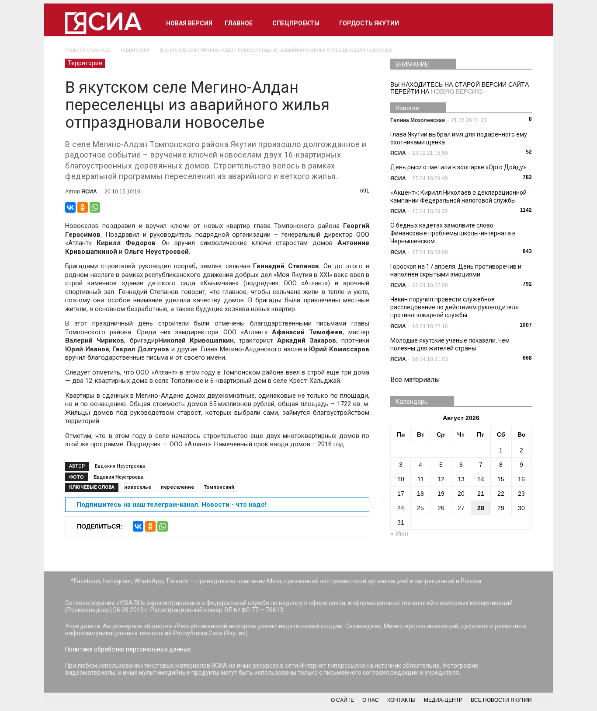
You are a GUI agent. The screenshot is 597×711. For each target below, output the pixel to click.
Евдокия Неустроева (120, 466)
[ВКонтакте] (70, 207)
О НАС (370, 700)
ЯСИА (89, 192)
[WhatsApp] (95, 207)
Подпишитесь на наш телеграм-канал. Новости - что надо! (171, 504)
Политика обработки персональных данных (128, 649)
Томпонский (219, 487)
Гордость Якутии (369, 23)
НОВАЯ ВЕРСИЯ (189, 23)
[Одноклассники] (82, 207)
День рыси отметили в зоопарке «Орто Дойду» (458, 167)
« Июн (399, 533)
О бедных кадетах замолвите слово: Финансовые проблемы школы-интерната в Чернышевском (453, 233)
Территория (85, 63)
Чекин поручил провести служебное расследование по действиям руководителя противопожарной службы (454, 307)
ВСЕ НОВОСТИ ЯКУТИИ (501, 700)
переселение (177, 487)
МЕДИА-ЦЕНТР (443, 700)
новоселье (137, 487)
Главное (239, 23)
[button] (521, 23)
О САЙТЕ (342, 700)
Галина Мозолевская (417, 120)
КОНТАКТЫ (401, 700)
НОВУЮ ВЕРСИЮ (456, 91)
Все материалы (415, 379)
